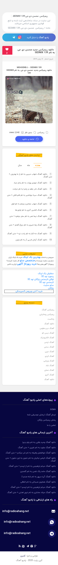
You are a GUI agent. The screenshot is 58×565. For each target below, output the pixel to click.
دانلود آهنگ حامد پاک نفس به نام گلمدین (38, 471)
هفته (37, 165)
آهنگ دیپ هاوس (47, 328)
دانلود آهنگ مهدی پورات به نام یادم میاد (32, 183)
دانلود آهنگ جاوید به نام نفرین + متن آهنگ (37, 447)
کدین (22, 555)
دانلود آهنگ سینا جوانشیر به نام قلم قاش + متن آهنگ (29, 196)
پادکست (51, 319)
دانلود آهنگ (49, 324)
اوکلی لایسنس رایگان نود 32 (41, 279)
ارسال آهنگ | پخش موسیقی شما (41, 414)
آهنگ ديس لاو (48, 333)
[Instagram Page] (20, 37)
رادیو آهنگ (44, 37)
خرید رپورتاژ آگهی (27, 264)
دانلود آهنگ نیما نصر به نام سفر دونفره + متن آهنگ (30, 217)
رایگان (51, 288)
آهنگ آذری (49, 375)
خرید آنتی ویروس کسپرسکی (29, 291)
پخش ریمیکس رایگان (46, 420)
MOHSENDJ (22, 67)
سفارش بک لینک (46, 273)
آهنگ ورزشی (48, 361)
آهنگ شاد (50, 365)
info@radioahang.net (17, 522)
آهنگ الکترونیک (47, 337)
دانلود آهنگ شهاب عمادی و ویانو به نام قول (31, 204)
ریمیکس (40, 132)
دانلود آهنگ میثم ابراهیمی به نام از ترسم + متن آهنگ (32, 466)
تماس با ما (51, 425)
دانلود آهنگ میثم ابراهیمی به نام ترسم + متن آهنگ (33, 487)
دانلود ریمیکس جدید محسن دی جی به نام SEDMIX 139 (36, 51)
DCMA (53, 409)
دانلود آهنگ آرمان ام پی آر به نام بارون (34, 240)
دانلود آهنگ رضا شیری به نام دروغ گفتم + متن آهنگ (30, 226)
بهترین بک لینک (32, 257)
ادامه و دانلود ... (27, 139)
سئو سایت (48, 285)
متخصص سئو (27, 260)
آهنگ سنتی (49, 347)
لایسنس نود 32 (46, 282)
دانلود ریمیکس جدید (43, 70)
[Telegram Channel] (13, 37)
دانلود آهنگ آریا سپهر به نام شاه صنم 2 (38, 476)
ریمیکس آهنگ (48, 310)
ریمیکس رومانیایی (46, 314)
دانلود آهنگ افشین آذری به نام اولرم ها (33, 210)
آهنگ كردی (49, 356)
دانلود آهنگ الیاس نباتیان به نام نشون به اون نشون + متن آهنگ (30, 459)
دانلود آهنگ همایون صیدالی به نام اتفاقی (38, 482)
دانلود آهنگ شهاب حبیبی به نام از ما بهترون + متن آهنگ (30, 175)
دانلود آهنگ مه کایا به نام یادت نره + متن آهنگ (29, 233)
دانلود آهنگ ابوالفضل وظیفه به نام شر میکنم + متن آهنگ (31, 453)
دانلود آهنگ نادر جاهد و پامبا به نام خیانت (32, 189)
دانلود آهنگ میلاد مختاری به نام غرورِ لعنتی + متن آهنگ (31, 492)
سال (20, 165)
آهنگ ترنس (49, 342)
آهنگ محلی (49, 370)
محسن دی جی (27, 70)
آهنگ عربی (49, 351)
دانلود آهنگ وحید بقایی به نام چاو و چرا (39, 442)
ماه (28, 165)
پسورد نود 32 (47, 276)
